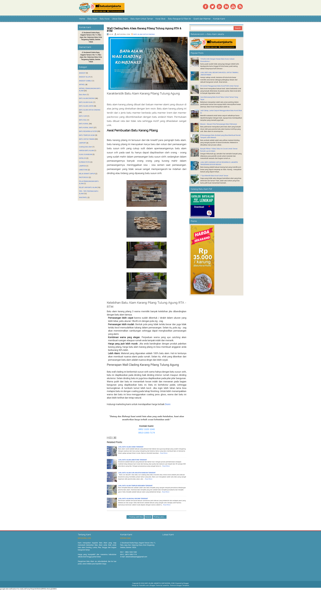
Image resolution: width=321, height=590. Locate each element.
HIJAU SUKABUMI (85, 154)
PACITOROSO (84, 177)
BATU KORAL (84, 124)
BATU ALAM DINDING (87, 98)
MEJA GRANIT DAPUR (87, 174)
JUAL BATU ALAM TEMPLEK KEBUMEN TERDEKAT (135, 485)
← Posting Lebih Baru (135, 517)
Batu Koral (104, 19)
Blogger (186, 583)
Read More (163, 453)
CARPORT (82, 143)
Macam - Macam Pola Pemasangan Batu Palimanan (218, 124)
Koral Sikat (160, 19)
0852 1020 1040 (146, 429)
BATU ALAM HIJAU (86, 102)
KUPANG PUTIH (84, 162)
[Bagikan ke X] (112, 437)
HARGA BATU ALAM (86, 150)
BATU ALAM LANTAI (86, 106)
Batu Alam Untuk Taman (141, 19)
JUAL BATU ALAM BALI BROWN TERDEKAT (133, 498)
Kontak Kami (219, 19)
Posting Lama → (160, 517)
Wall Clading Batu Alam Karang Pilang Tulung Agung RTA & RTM (144, 29)
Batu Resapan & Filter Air (179, 19)
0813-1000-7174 (146, 432)
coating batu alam (85, 147)
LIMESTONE (83, 170)
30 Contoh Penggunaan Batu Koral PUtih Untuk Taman (219, 86)
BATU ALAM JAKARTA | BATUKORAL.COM (159, 583)
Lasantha (166, 585)
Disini (167, 404)
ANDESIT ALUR (84, 77)
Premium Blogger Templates (179, 585)
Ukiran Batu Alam (120, 19)
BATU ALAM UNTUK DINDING (144, 34)
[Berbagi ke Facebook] (115, 437)
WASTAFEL (83, 197)
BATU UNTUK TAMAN (87, 139)
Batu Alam (92, 19)
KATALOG (82, 158)
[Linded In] (226, 6)
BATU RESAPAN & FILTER (88, 131)
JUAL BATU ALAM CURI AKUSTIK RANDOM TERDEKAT (137, 473)
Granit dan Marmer (202, 19)
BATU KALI (83, 120)
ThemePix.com (144, 585)
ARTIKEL (82, 84)
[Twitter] (212, 6)
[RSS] (240, 6)
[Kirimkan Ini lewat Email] (108, 437)
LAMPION (82, 166)
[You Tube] (233, 6)
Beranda (148, 517)
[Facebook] (205, 6)
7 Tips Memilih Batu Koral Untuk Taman (214, 176)
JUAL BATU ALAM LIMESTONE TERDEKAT (132, 460)
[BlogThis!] (110, 437)
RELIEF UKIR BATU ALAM (88, 187)
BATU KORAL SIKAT (86, 127)
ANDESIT (82, 73)
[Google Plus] (219, 6)
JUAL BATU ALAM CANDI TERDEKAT (130, 447)
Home (82, 19)
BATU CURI (83, 116)
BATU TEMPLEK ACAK (87, 135)
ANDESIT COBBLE (85, 81)
